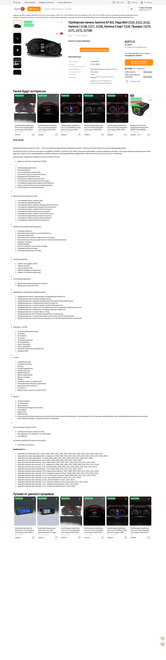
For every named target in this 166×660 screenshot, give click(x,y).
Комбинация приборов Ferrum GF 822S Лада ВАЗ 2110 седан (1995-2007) (117, 127)
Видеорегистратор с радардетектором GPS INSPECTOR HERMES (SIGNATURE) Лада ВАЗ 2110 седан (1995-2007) (139, 129)
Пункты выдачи (30, 2)
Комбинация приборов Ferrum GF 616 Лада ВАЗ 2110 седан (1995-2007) (47, 127)
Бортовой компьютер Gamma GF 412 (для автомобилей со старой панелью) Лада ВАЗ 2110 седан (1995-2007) (47, 532)
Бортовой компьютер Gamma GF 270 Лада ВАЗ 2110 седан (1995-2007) (24, 530)
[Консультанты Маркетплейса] (162, 638)
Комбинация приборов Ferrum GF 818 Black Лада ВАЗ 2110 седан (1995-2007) (71, 128)
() (105, 77)
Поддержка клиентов (46, 2)
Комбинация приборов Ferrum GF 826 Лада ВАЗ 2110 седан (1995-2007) (93, 127)
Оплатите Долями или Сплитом (137, 54)
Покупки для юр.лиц (64, 2)
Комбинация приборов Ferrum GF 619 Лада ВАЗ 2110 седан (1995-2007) (24, 127)
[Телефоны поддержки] (162, 644)
